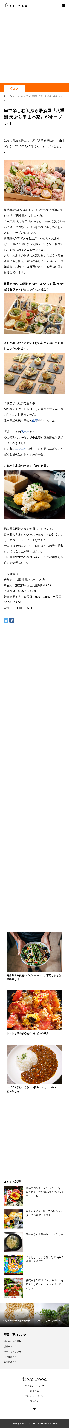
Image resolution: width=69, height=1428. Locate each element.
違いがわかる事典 (12, 1341)
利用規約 (34, 1391)
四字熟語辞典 (10, 1356)
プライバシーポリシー (34, 1396)
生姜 (35, 420)
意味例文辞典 (10, 1361)
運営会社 (34, 1401)
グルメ (14, 88)
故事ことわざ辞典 (12, 1351)
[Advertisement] (34, 47)
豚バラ (25, 432)
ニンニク (21, 449)
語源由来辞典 (10, 1346)
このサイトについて (34, 1386)
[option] (17, 1315)
